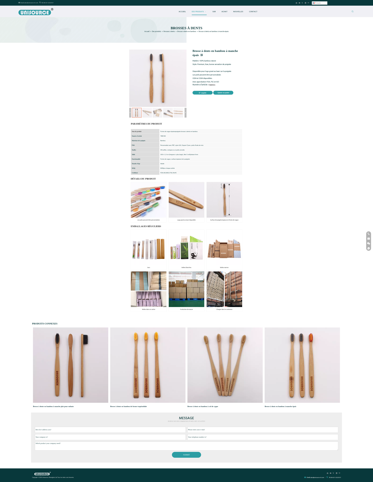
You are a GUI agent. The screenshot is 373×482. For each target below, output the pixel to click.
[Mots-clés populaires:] (353, 12)
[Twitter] (302, 3)
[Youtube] (299, 3)
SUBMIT (186, 455)
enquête (203, 93)
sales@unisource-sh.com (31, 2)
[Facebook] (296, 3)
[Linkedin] (305, 3)
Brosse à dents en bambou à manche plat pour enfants (53, 406)
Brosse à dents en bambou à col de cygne (202, 406)
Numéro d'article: (200, 85)
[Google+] (308, 3)
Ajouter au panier (223, 92)
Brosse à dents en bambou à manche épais (280, 406)
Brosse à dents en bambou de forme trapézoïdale (128, 406)
